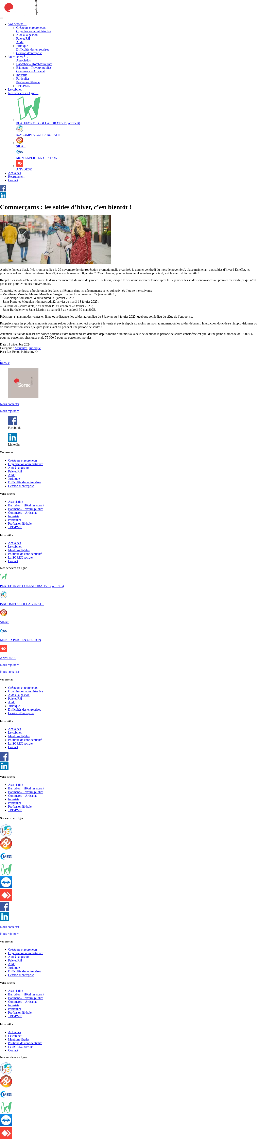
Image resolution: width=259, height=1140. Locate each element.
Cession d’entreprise (29, 53)
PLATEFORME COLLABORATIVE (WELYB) (32, 586)
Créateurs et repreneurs (31, 27)
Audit (19, 42)
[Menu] (1, 18)
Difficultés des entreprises (32, 49)
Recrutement (16, 176)
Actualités (14, 173)
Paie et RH (23, 38)
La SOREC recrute (20, 557)
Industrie (21, 75)
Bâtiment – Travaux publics (33, 67)
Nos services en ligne (23, 93)
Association (23, 60)
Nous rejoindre (9, 411)
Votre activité (18, 56)
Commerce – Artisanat (30, 71)
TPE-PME (23, 86)
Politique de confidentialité (25, 554)
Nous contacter (9, 404)
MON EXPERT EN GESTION (20, 640)
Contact (13, 180)
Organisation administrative (33, 31)
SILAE (4, 622)
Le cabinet (14, 89)
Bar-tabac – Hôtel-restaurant (34, 64)
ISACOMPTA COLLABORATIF (22, 604)
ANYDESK (8, 658)
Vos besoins (17, 24)
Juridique (22, 46)
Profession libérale (28, 82)
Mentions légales (19, 550)
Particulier (22, 78)
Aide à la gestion (27, 35)
